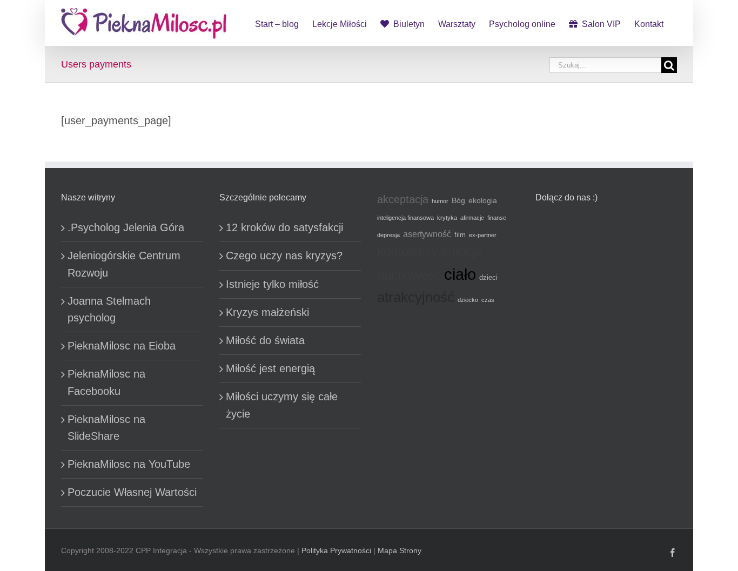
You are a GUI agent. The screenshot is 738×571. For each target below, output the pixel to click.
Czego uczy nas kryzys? (284, 255)
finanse (496, 217)
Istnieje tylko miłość (272, 284)
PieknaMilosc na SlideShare (106, 427)
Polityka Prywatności (336, 550)
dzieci (488, 277)
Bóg (458, 200)
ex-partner (483, 235)
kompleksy (407, 252)
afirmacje (472, 217)
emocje (461, 252)
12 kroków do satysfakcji (284, 227)
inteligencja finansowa (405, 217)
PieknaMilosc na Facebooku (106, 382)
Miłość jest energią (270, 368)
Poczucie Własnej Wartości (132, 492)
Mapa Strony (399, 550)
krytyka (447, 217)
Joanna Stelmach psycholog (109, 309)
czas (487, 300)
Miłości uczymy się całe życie (282, 405)
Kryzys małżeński (267, 312)
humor (440, 201)
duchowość (409, 275)
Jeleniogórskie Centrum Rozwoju (124, 264)
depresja (388, 235)
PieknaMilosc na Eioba (122, 346)
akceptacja (402, 199)
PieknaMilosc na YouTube (129, 464)
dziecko (468, 300)
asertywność (427, 234)
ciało (460, 274)
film (460, 235)
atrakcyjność (415, 297)
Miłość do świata (265, 340)
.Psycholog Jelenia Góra (126, 227)
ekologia (482, 200)
